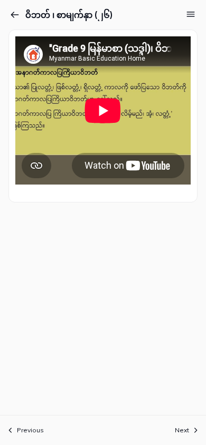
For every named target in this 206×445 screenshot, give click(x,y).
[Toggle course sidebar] (191, 14)
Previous (30, 430)
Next (182, 430)
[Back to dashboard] (15, 15)
